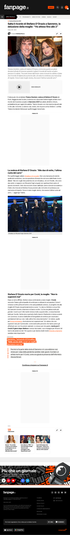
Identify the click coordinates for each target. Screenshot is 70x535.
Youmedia (39, 498)
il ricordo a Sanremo (55, 331)
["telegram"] (28, 481)
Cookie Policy (40, 506)
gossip (55, 17)
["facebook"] (23, 481)
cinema (44, 17)
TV (20, 17)
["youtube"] (13, 481)
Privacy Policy (40, 503)
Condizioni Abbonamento (43, 508)
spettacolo (10, 17)
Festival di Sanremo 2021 (15, 21)
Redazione (39, 511)
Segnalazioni (40, 500)
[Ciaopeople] (62, 530)
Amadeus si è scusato (32, 176)
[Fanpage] (9, 492)
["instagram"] (8, 481)
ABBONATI (51, 7)
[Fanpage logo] (14, 7)
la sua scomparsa (16, 321)
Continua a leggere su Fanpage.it (35, 365)
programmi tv (27, 17)
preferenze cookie (42, 514)
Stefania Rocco (20, 33)
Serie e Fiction (36, 17)
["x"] (18, 481)
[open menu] (2, 17)
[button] (60, 33)
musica (49, 17)
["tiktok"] (4, 481)
